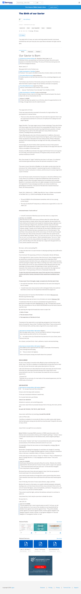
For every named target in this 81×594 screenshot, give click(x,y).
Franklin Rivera (52, 551)
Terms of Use (66, 587)
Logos (12, 587)
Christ (28, 28)
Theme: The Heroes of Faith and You (44, 549)
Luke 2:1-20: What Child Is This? (28, 549)
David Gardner (23, 551)
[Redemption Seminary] (40, 565)
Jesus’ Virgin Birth (35, 28)
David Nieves (37, 551)
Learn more (53, 7)
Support (76, 587)
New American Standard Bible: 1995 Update (30, 330)
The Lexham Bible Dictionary (26, 75)
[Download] (31, 533)
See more (59, 521)
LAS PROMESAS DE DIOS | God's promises (60, 549)
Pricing (50, 587)
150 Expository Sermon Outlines (27, 58)
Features (42, 587)
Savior (43, 28)
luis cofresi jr (26, 19)
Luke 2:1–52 (22, 28)
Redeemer (49, 28)
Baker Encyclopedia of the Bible (27, 71)
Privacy (58, 587)
